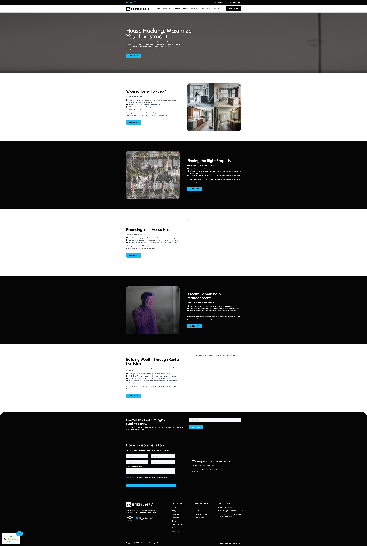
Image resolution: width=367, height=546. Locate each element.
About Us (166, 8)
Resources (204, 8)
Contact (216, 8)
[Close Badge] (19, 533)
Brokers (185, 8)
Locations (176, 8)
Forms (193, 8)
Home (158, 8)
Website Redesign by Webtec (230, 543)
